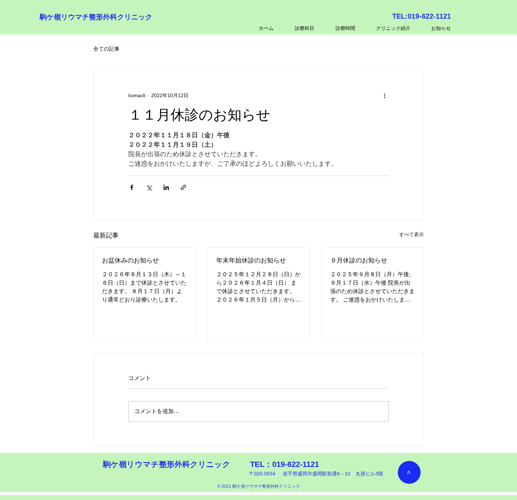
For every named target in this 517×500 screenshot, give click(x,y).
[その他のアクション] (384, 95)
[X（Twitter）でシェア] (149, 187)
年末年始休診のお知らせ (251, 260)
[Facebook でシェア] (131, 187)
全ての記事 (106, 49)
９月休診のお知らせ (358, 260)
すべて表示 (411, 234)
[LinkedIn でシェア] (166, 187)
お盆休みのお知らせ (130, 260)
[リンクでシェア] (183, 187)
